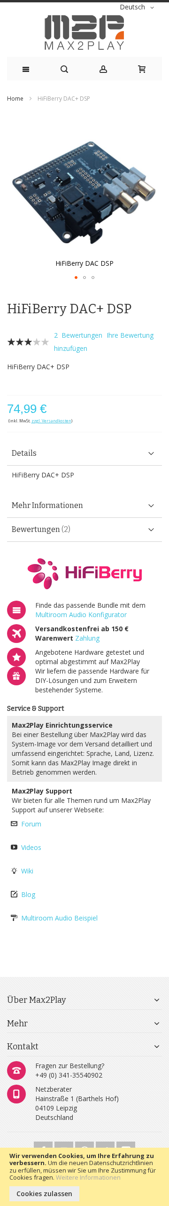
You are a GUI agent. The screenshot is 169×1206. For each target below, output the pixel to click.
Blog (28, 894)
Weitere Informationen (88, 1177)
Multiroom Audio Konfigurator (81, 614)
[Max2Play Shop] (84, 32)
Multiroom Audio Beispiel (59, 917)
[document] (84, 1176)
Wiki (27, 870)
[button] (138, 7)
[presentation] (84, 454)
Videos (31, 847)
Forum (31, 823)
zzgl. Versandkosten (51, 420)
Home (15, 99)
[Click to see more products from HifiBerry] (84, 573)
